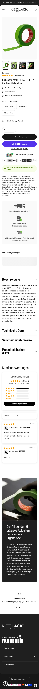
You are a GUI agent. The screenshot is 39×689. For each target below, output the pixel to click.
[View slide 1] (17, 607)
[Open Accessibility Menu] (5, 684)
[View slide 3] (22, 607)
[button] (7, 75)
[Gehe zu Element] (5, 65)
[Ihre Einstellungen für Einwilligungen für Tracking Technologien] (35, 685)
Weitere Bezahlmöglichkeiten (19, 149)
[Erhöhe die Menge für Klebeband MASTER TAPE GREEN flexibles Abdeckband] (14, 129)
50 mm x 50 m (8, 113)
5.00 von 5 (25, 381)
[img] (9, 424)
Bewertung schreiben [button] (19, 404)
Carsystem (6, 73)
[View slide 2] (19, 607)
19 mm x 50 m (8, 106)
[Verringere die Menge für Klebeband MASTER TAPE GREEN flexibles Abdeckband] (4, 129)
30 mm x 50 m (23, 106)
